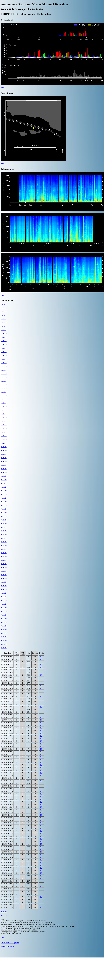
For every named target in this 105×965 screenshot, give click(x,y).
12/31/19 (4, 443)
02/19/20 (4, 626)
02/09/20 (4, 589)
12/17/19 (4, 392)
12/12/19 (4, 374)
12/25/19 (4, 421)
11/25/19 (3, 311)
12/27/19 (4, 428)
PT (41, 656)
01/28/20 (4, 545)
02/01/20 (4, 560)
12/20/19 (4, 403)
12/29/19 (4, 436)
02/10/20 (4, 593)
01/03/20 (4, 454)
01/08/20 (4, 472)
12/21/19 (4, 406)
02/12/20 (4, 600)
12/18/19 (4, 395)
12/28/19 (4, 432)
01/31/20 (4, 556)
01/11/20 (3, 483)
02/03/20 (4, 567)
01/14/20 (4, 494)
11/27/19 (3, 319)
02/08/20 (4, 586)
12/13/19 (4, 377)
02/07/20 (4, 582)
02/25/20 (4, 648)
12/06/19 (4, 352)
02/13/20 (4, 604)
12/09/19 (4, 363)
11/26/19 (3, 315)
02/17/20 (4, 618)
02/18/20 (4, 622)
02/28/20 (4, 915)
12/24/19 (4, 417)
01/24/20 (4, 531)
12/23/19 (4, 414)
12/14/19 (4, 381)
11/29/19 (3, 326)
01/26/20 (4, 538)
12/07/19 (4, 355)
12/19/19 (4, 399)
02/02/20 (4, 564)
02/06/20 (4, 578)
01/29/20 (4, 549)
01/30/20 (4, 553)
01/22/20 (4, 523)
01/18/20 (4, 509)
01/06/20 (4, 465)
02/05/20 (4, 575)
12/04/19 (4, 344)
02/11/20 (3, 597)
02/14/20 (4, 608)
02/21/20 (4, 633)
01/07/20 (4, 469)
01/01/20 (4, 447)
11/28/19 (3, 322)
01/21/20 (4, 520)
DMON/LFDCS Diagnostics (10, 943)
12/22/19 (4, 410)
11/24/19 (3, 308)
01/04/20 (4, 458)
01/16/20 (4, 502)
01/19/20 (4, 512)
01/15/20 (4, 498)
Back (2, 87)
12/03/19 (4, 341)
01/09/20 (4, 476)
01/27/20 (4, 542)
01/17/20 (4, 505)
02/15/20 (4, 611)
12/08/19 (4, 359)
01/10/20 (4, 480)
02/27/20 (4, 912)
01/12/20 (4, 487)
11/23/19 (3, 304)
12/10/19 (4, 366)
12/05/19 (4, 348)
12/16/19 (4, 388)
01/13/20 (4, 491)
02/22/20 (4, 637)
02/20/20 (4, 629)
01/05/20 (4, 461)
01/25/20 (4, 534)
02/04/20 (4, 571)
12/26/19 (4, 425)
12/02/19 (4, 337)
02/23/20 (4, 640)
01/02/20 (4, 450)
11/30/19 (3, 330)
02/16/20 (4, 615)
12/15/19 (4, 385)
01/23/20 (4, 527)
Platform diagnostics (7, 946)
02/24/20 (4, 644)
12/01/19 (4, 333)
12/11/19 (3, 370)
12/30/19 (4, 439)
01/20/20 (4, 516)
